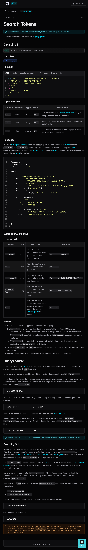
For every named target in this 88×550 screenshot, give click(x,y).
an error (55, 150)
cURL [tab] (7, 73)
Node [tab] (15, 73)
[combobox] (78, 4)
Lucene (25, 366)
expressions (48, 462)
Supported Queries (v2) (22, 438)
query (18, 153)
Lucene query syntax (66, 113)
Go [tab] (61, 73)
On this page (9, 18)
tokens (67, 145)
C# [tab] (40, 73)
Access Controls (39, 150)
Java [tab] (46, 73)
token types (58, 455)
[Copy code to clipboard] (82, 78)
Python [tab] (54, 73)
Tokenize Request (41, 455)
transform (75, 148)
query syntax (40, 37)
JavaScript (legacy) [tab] (27, 73)
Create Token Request (23, 455)
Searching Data (33, 312)
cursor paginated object (20, 145)
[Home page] (5, 11)
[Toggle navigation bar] (3, 3)
